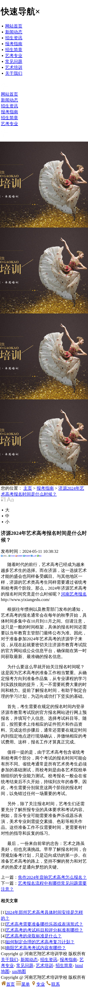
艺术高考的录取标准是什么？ (34, 936)
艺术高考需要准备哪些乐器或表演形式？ (44, 924)
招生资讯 (13, 37)
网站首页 (13, 26)
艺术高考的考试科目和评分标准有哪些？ (44, 930)
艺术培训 (13, 67)
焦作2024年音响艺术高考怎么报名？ (52, 877)
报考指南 (13, 43)
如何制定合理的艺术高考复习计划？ (40, 941)
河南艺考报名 (74, 594)
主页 (27, 488)
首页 (10, 984)
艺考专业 (13, 55)
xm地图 (19, 971)
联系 (55, 984)
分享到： (5, 556)
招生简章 (13, 49)
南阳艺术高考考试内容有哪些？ (36, 947)
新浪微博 (19, 556)
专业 (40, 984)
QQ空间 (12, 556)
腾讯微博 (27, 556)
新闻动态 (13, 32)
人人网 (34, 556)
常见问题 (13, 61)
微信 (40, 556)
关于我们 (13, 73)
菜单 (25, 984)
